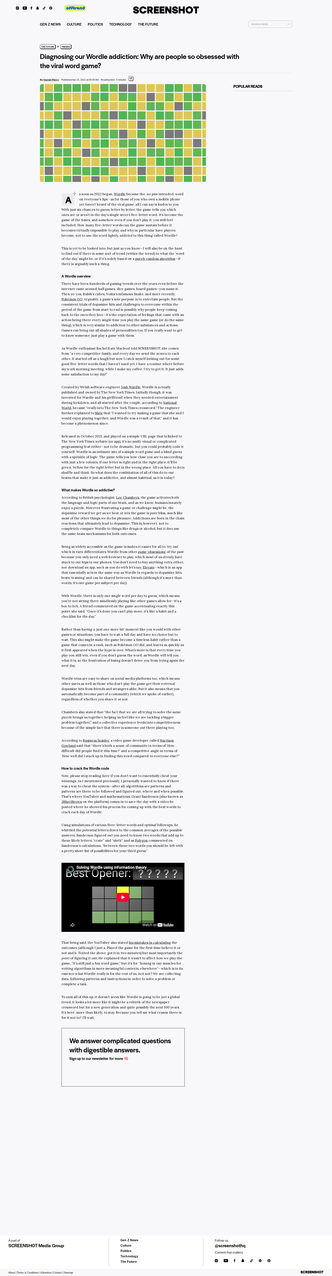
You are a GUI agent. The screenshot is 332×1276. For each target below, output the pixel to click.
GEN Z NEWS (50, 24)
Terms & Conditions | (28, 1272)
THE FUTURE (148, 24)
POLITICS (95, 24)
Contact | (58, 1272)
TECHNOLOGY (120, 24)
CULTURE (74, 24)
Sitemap (68, 1272)
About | (12, 1272)
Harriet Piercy (51, 80)
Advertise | (47, 1272)
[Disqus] (123, 1149)
